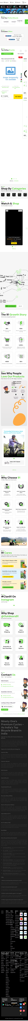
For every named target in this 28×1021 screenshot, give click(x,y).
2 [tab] (14, 13)
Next (26, 51)
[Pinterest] (23, 1010)
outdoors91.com (17, 1018)
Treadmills (8, 921)
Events (17, 937)
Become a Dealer (21, 714)
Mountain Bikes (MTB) (8, 963)
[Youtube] (23, 1004)
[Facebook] (20, 1007)
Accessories (9, 924)
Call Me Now (5, 709)
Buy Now (18, 96)
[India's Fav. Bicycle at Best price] (14, 9)
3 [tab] (15, 13)
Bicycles (8, 912)
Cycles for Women (10, 6)
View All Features (11, 306)
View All (14, 180)
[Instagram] (20, 1010)
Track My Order (12, 914)
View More (14, 243)
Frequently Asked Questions (13, 932)
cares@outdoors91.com (8, 697)
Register (6, 2)
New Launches (21, 53)
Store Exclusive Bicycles (17, 934)
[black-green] (21, 74)
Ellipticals (17, 958)
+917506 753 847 (7, 684)
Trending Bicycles (7, 53)
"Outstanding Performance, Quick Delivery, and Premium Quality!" (13, 432)
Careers (17, 917)
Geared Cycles (22, 6)
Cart (24, 2)
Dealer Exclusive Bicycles (17, 928)
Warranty (18, 2)
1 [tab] (12, 13)
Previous (21, 51)
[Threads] (20, 1014)
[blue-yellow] (21, 81)
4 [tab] (16, 178)
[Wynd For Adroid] (7, 1005)
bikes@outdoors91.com (8, 686)
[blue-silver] (21, 77)
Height (13, 22)
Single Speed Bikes (3, 970)
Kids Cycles (16, 6)
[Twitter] (23, 1007)
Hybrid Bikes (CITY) (7, 982)
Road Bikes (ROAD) (8, 994)
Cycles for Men (3, 6)
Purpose (19, 21)
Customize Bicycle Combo (18, 920)
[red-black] (21, 79)
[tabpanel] (14, 9)
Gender (5, 22)
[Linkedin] (20, 1004)
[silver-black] (21, 75)
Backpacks (9, 922)
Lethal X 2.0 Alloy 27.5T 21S (7, 58)
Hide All (20, 306)
